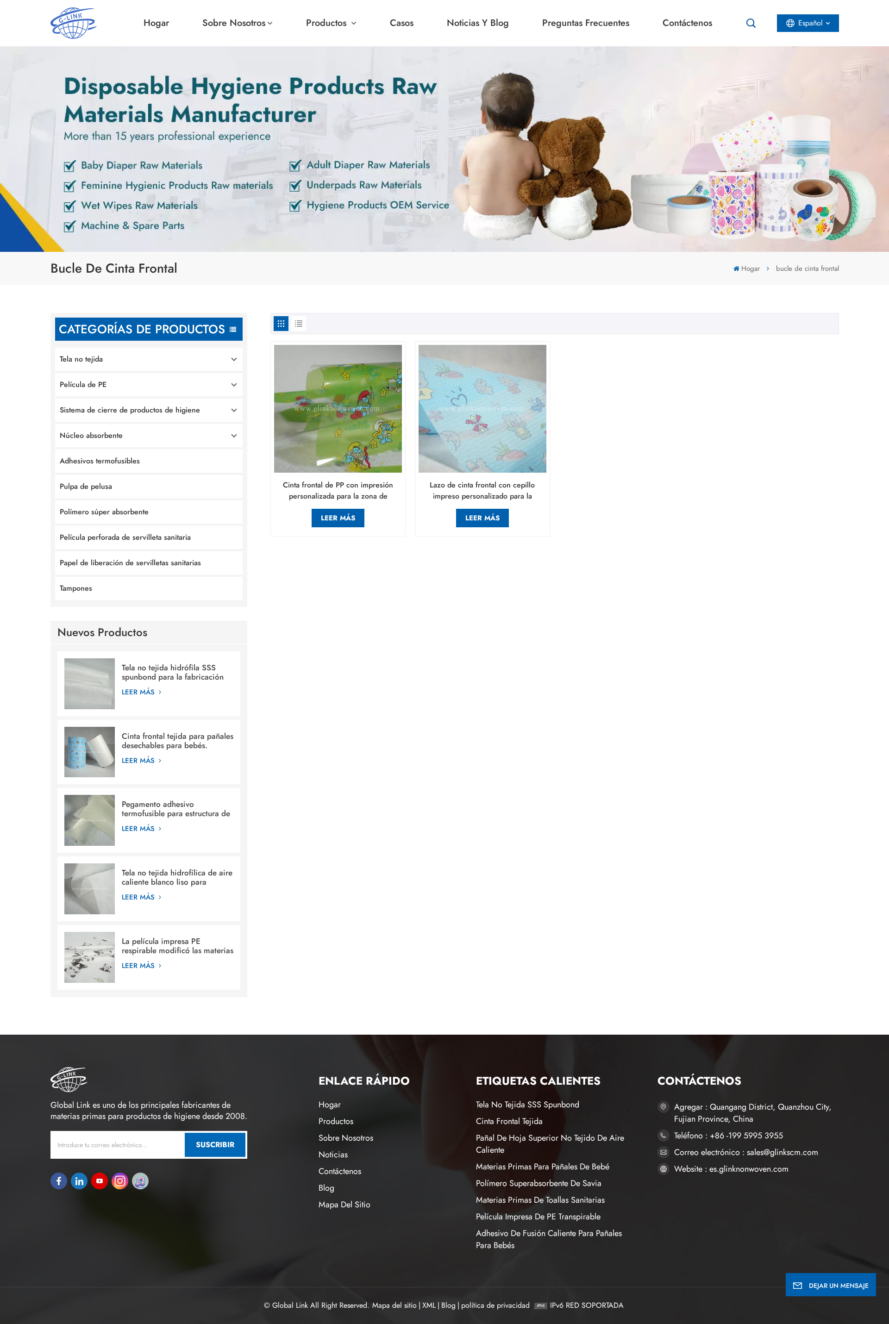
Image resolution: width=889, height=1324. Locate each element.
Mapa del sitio (344, 1205)
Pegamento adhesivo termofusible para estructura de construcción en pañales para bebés (176, 808)
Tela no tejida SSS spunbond (527, 1105)
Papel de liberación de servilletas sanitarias (130, 562)
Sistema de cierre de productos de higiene (130, 410)
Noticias (333, 1155)
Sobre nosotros (233, 23)
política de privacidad (495, 1305)
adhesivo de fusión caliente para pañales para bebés (549, 1239)
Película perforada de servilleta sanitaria (125, 537)
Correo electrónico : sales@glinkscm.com (746, 1152)
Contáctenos (687, 23)
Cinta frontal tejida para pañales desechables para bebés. (177, 740)
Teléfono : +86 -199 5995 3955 (728, 1136)
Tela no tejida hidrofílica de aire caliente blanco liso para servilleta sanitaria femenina (177, 877)
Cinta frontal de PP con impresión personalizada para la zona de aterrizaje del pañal (338, 491)
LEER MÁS (139, 692)
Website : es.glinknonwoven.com (731, 1169)
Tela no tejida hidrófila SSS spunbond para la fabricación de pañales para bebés (173, 672)
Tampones (76, 588)
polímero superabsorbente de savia (538, 1183)
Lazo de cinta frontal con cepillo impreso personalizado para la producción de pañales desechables (482, 491)
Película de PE (83, 384)
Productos (327, 23)
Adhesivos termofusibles (100, 461)
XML (429, 1305)
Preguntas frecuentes (585, 23)
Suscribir (215, 1144)
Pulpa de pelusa (86, 486)
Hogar (156, 23)
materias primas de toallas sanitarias (540, 1200)
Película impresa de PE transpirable (538, 1217)
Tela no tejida (81, 359)
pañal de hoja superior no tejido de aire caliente (550, 1144)
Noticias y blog (478, 23)
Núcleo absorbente (91, 435)
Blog (326, 1188)
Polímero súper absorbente (104, 511)
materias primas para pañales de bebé (542, 1167)
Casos (401, 23)
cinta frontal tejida (509, 1121)
